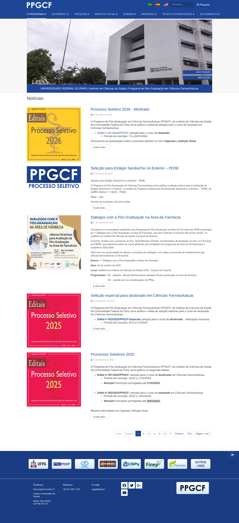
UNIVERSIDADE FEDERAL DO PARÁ (63, 88)
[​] (124, 485)
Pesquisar (204, 4)
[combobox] (180, 4)
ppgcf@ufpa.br (98, 489)
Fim (190, 433)
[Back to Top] (232, 454)
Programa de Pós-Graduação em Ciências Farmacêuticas (163, 88)
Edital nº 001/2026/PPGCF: (113, 133)
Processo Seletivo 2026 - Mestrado (120, 109)
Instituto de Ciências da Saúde (107, 88)
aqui (101, 196)
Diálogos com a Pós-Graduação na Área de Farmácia (135, 217)
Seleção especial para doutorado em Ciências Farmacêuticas (142, 295)
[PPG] (39, 4)
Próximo (179, 433)
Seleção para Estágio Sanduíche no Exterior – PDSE (135, 168)
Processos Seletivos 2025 (112, 354)
